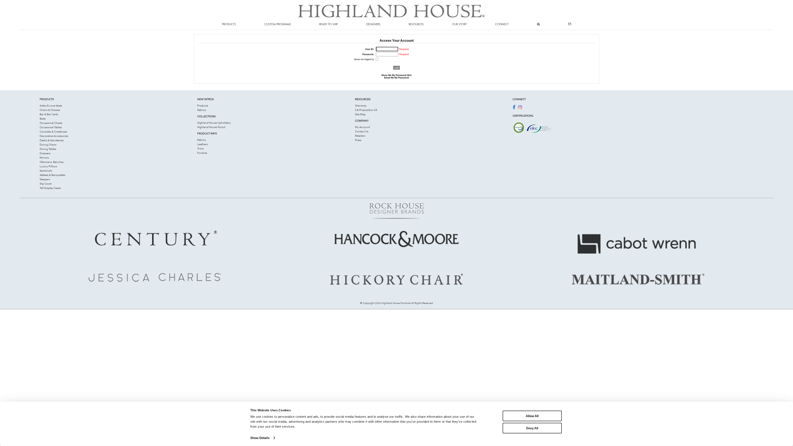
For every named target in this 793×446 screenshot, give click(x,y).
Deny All (532, 428)
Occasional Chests (51, 123)
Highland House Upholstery (214, 122)
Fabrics (201, 110)
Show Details (259, 438)
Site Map (360, 114)
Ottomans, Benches (52, 162)
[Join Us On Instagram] (520, 108)
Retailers (360, 135)
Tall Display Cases (50, 188)
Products (202, 105)
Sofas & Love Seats (51, 105)
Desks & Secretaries (52, 140)
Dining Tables (48, 149)
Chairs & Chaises (50, 110)
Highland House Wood (211, 127)
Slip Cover (46, 183)
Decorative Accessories (54, 136)
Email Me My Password (396, 77)
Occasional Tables (51, 127)
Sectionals (46, 170)
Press (358, 140)
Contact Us (361, 131)
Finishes (202, 152)
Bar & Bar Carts (49, 114)
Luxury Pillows (48, 166)
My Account (362, 127)
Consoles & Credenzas (53, 131)
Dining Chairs (48, 144)
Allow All (532, 416)
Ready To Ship (328, 24)
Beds (43, 118)
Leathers (202, 144)
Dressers (45, 153)
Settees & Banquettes (52, 175)
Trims (200, 148)
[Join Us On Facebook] (514, 108)
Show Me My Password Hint (396, 75)
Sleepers (45, 179)
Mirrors (44, 157)
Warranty (360, 105)
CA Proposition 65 (366, 110)
